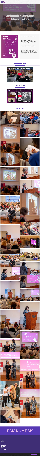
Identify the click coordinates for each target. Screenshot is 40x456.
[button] (21, 2)
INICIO (2, 440)
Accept (34, 454)
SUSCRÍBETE (3, 445)
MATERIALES (3, 444)
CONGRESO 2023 (3, 447)
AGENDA (2, 441)
